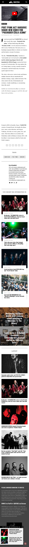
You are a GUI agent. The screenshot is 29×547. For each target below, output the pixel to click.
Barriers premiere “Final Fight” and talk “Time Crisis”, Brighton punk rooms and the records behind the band (13, 452)
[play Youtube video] (14, 13)
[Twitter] (13, 145)
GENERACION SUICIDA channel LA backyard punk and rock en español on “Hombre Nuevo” (15, 531)
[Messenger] (10, 145)
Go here (14, 91)
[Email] (22, 145)
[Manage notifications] (25, 543)
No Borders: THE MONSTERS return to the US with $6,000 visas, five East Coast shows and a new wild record (14, 216)
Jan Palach (13, 60)
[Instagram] (14, 183)
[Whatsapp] (16, 145)
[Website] (16, 183)
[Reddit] (19, 145)
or (13, 503)
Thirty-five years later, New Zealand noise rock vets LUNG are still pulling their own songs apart (15, 539)
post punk (15, 157)
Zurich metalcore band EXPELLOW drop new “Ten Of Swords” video (14, 269)
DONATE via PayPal (6, 503)
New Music (4, 23)
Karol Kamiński (13, 165)
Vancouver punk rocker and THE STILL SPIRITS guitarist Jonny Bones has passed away (13, 375)
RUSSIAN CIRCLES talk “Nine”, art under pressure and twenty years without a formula (14, 477)
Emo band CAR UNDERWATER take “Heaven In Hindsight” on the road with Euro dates (14, 296)
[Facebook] (7, 145)
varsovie (22, 157)
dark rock (7, 157)
